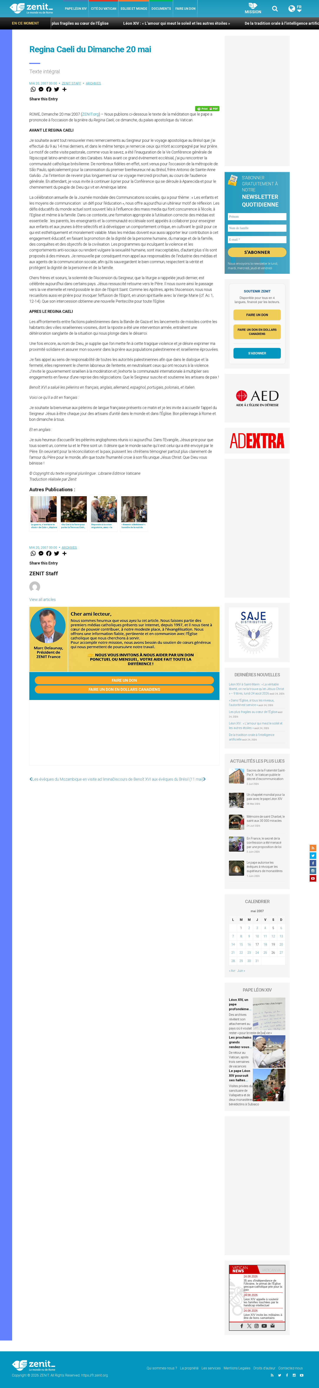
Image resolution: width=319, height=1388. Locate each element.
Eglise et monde (134, 8)
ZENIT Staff (71, 83)
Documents (161, 8)
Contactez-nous (290, 1368)
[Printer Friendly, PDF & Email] (207, 108)
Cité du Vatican (103, 8)
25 (265, 952)
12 (273, 936)
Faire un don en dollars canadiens (124, 689)
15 (241, 944)
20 (281, 944)
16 (249, 944)
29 (241, 961)
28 (233, 961)
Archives (93, 83)
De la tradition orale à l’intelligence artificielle (225, 23)
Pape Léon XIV (76, 8)
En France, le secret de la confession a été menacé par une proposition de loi (264, 843)
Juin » (241, 970)
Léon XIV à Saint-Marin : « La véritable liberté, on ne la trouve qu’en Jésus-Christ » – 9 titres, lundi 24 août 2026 (256, 689)
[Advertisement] (124, 737)
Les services (211, 1368)
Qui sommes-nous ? (162, 1368)
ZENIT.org (90, 114)
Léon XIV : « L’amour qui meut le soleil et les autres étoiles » (115, 23)
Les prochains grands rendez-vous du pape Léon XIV (240, 1047)
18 (265, 944)
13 (281, 936)
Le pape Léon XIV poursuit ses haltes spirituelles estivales (239, 1080)
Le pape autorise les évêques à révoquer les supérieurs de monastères (265, 867)
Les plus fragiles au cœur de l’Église (253, 712)
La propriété (189, 1368)
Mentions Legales (237, 1368)
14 (233, 944)
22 (241, 952)
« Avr (232, 970)
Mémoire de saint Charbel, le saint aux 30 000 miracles (266, 819)
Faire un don (185, 8)
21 (233, 952)
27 (281, 952)
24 (257, 952)
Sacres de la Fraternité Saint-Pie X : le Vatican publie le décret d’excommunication (266, 775)
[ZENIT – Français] (36, 9)
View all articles (42, 599)
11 (265, 936)
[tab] (243, 1269)
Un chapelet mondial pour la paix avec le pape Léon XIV (266, 797)
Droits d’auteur (264, 1368)
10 (257, 936)
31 (257, 961)
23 (249, 952)
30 (249, 961)
